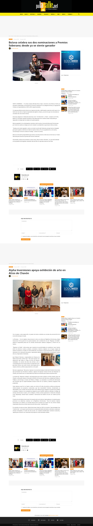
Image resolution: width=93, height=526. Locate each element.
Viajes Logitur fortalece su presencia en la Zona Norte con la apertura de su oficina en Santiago (15, 201)
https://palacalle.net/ (25, 176)
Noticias (32, 14)
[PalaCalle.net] (10, 48)
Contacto (78, 524)
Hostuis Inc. (63, 93)
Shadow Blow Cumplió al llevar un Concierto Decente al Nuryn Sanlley (70, 91)
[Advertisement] (46, 26)
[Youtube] (27, 178)
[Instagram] (23, 178)
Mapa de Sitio (73, 524)
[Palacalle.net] (46, 6)
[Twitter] (25, 178)
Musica (10, 39)
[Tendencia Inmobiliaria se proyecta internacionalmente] (64, 96)
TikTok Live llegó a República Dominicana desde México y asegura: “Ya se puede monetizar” (74, 102)
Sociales (46, 14)
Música (52, 14)
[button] (78, 14)
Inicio (21, 14)
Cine (58, 14)
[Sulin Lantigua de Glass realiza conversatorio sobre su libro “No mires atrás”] (77, 192)
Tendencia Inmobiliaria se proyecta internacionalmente (30, 200)
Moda (63, 14)
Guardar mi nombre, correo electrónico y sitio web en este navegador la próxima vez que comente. (41, 236)
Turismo (70, 14)
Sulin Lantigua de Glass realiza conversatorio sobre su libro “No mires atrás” (77, 200)
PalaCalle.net (15, 48)
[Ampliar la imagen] (78, 52)
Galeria (39, 14)
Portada (68, 524)
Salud (26, 14)
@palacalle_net (53, 515)
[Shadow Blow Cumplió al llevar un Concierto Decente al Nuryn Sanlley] (70, 82)
